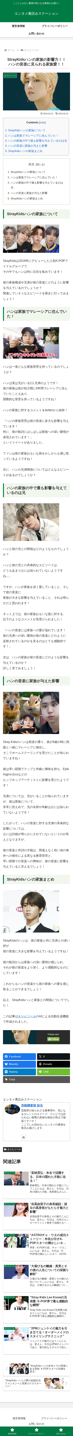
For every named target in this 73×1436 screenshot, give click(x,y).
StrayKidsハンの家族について (25, 130)
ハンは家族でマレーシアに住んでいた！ (32, 135)
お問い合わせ (36, 1423)
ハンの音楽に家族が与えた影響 (26, 145)
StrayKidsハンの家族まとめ (23, 151)
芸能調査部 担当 (32, 1105)
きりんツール (27, 1016)
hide (42, 122)
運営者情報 (19, 1418)
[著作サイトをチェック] (23, 1137)
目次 (31, 164)
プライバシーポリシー (54, 1418)
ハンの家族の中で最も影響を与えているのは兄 (36, 140)
